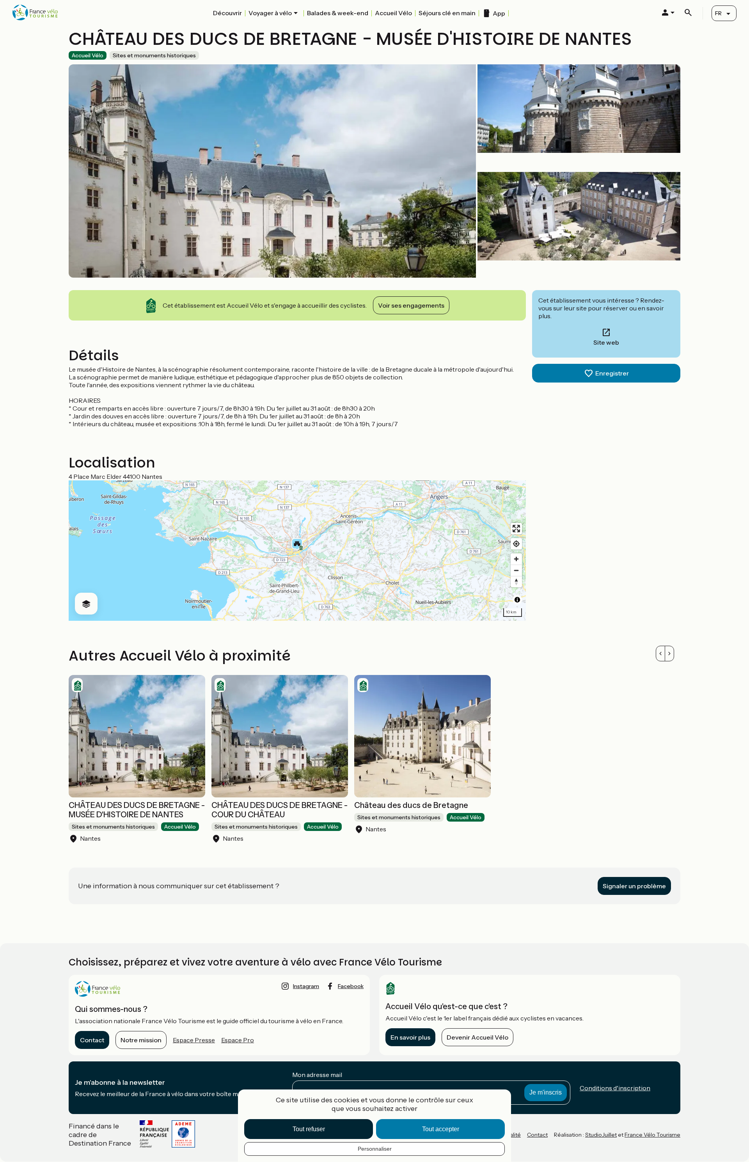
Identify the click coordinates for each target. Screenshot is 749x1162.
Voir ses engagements (411, 305)
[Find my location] (516, 543)
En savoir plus (410, 1037)
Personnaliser (375, 1149)
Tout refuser (309, 1129)
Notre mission (141, 1040)
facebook (351, 986)
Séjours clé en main (447, 13)
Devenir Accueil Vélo (477, 1037)
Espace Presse (194, 1040)
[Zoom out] (516, 570)
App (499, 13)
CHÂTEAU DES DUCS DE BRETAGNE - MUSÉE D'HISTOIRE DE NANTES (137, 810)
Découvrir (227, 13)
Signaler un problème (634, 886)
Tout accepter (440, 1129)
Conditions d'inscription (615, 1088)
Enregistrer (612, 373)
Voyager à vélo (270, 13)
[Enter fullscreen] (516, 528)
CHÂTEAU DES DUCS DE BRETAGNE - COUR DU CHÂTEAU (279, 810)
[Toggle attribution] (517, 599)
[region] (297, 550)
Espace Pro (237, 1040)
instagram (306, 986)
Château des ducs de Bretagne (411, 805)
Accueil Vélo (393, 13)
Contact (92, 1040)
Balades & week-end (337, 13)
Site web (606, 342)
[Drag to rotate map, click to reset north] (516, 581)
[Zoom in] (516, 559)
